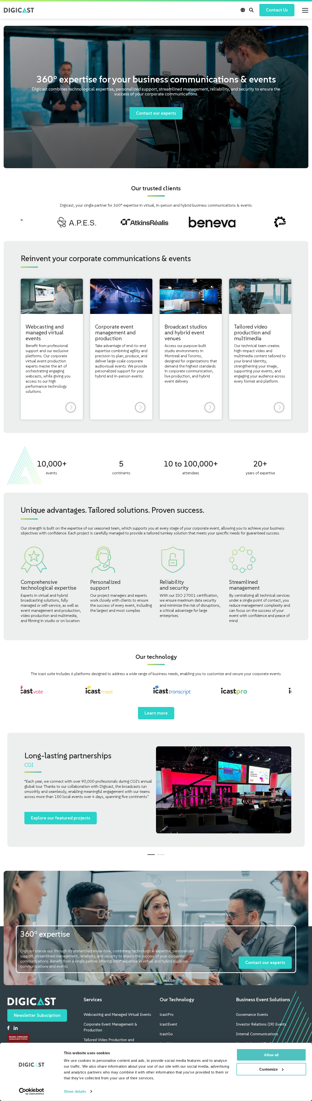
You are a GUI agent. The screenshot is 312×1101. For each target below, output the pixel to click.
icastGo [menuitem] (166, 1033)
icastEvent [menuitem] (168, 1024)
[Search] (251, 10)
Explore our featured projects (60, 818)
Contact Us (277, 10)
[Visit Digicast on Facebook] (8, 1028)
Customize (268, 1069)
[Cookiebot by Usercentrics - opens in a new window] (31, 1091)
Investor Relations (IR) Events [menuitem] (261, 1024)
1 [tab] (149, 856)
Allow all (271, 1055)
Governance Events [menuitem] (252, 1014)
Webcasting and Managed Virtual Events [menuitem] (117, 1014)
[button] (305, 10)
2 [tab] (159, 856)
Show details (75, 1091)
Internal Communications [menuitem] (257, 1033)
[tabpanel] (156, 790)
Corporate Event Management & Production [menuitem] (111, 1027)
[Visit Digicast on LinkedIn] (15, 1029)
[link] (70, 407)
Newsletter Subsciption (37, 1015)
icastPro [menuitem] (167, 1014)
